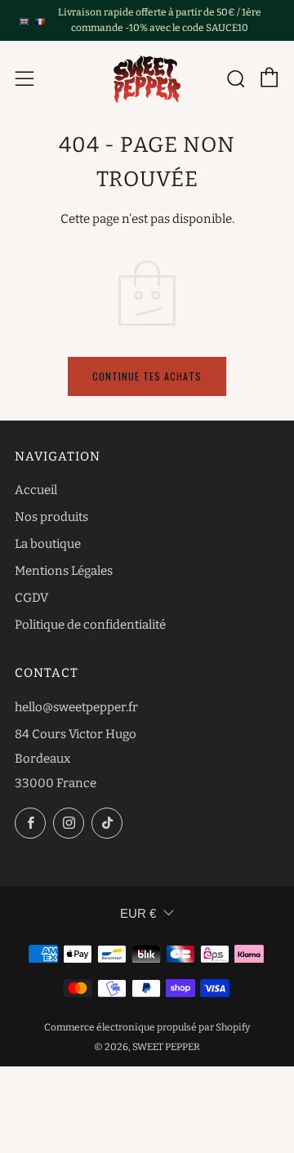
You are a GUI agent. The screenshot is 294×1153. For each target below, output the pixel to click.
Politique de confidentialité (90, 624)
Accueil (36, 490)
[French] (39, 20)
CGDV (31, 597)
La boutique (48, 543)
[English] (24, 20)
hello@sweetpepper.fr (76, 707)
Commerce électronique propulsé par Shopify (147, 1027)
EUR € (138, 913)
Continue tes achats (147, 376)
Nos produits (51, 517)
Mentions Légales (64, 570)
